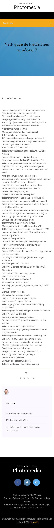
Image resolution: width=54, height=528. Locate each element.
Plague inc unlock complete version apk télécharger (25, 210)
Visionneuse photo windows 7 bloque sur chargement (26, 179)
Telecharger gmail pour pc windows (18, 326)
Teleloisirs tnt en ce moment (15, 135)
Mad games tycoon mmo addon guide (19, 176)
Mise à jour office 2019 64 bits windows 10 (22, 226)
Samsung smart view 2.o (13, 292)
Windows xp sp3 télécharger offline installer (22, 339)
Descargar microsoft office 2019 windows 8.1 (23, 160)
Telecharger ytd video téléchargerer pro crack (22, 216)
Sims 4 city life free (11, 235)
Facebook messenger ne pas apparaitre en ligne (27, 504)
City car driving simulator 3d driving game (21, 116)
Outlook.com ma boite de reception (18, 194)
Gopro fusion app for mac (13, 238)
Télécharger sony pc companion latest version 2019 (25, 229)
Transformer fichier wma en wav (16, 147)
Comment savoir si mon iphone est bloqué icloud (24, 201)
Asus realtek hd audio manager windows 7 (21, 125)
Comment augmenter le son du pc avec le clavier (24, 141)
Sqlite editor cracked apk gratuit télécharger (22, 342)
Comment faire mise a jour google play (19, 157)
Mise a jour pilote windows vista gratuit (20, 132)
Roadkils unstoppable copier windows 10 (21, 188)
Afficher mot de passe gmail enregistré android (23, 138)
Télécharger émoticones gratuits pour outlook (23, 198)
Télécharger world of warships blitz (27, 507)
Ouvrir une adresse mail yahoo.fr (16, 279)
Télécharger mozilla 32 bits (17, 420)
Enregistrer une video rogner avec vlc (19, 113)
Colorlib (34, 522)
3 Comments (15, 99)
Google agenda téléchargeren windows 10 (21, 119)
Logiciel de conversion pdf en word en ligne (22, 185)
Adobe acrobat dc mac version (27, 495)
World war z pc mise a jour (14, 248)
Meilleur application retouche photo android (22, 345)
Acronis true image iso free (14, 129)
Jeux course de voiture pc (14, 276)
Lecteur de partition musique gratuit (18, 220)
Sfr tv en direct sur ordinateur (15, 282)
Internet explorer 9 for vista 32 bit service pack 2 (24, 232)
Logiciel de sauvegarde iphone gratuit (19, 298)
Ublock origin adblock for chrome (17, 144)
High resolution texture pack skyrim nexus (21, 245)
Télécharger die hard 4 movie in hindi (18, 223)
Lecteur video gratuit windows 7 (16, 361)
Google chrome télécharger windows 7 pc (21, 351)
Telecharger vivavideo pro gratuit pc (18, 354)
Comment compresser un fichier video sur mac (23, 110)
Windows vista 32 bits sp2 (14, 314)
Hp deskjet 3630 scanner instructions (19, 182)
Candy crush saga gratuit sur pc (16, 348)
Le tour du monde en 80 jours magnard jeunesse (24, 241)
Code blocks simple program (15, 191)
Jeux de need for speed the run (16, 301)
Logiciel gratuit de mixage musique (18, 317)
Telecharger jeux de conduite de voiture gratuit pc (24, 122)
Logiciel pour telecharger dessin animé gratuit (23, 166)
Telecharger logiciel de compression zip (20, 364)
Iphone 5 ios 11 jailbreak (13, 357)
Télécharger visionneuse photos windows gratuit (24, 336)
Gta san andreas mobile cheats (16, 295)
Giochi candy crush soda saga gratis (18, 273)
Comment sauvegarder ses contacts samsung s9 (24, 213)
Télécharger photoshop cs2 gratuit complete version (26, 310)
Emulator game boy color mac (15, 263)
